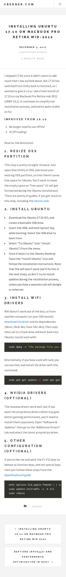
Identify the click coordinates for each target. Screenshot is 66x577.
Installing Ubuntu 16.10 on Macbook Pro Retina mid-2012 (33, 534)
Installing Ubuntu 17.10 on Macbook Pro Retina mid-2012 (33, 31)
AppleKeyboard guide (17, 475)
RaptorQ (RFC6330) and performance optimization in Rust (32, 556)
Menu (60, 4)
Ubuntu (37, 506)
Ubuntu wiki (41, 201)
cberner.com (19, 4)
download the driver (16, 321)
